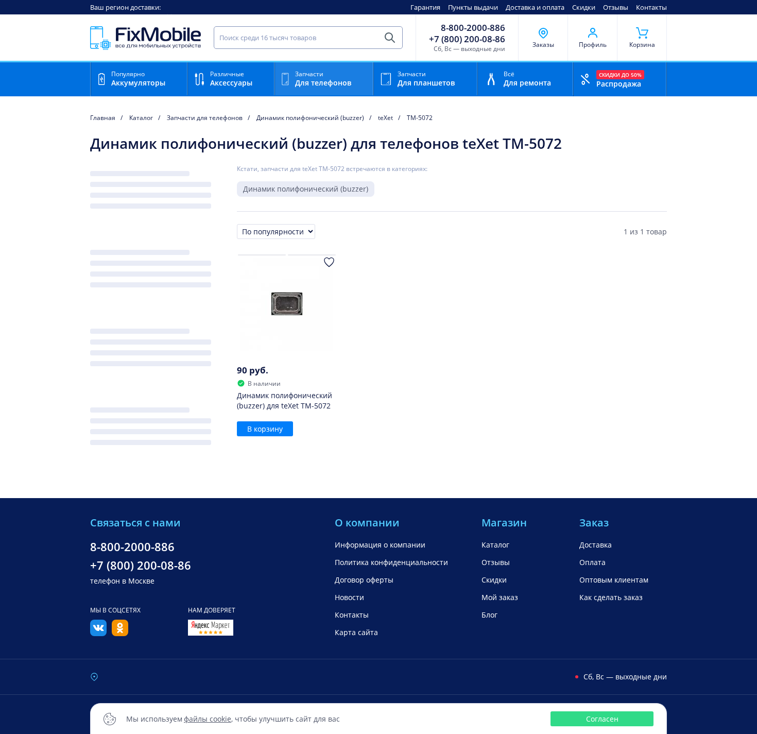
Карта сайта (356, 632)
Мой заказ (499, 597)
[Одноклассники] (120, 633)
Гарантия (425, 7)
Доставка (595, 545)
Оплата (592, 562)
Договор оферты (364, 580)
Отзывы (615, 7)
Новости (349, 597)
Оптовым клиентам (613, 580)
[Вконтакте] (98, 633)
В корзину (265, 429)
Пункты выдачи (473, 7)
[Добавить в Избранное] (329, 262)
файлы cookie (207, 719)
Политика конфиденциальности (391, 562)
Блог (489, 615)
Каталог (495, 545)
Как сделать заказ (611, 597)
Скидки (583, 7)
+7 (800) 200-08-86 (467, 39)
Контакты (651, 7)
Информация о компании (380, 545)
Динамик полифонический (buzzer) (305, 189)
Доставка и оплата (535, 7)
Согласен (602, 719)
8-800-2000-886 (473, 27)
